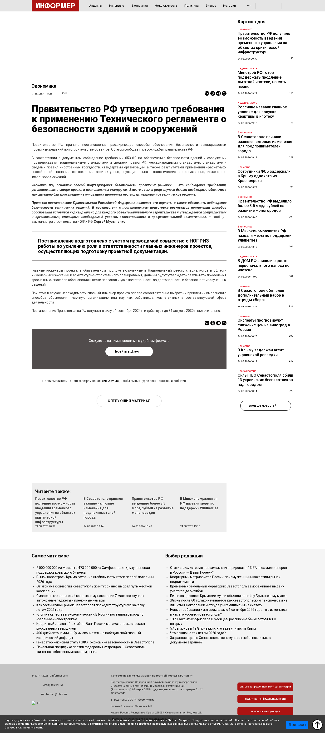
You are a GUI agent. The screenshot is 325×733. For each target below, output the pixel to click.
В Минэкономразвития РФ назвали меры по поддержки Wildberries (199, 503)
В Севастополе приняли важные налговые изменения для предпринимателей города (103, 508)
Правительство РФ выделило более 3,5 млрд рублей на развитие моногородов (265, 206)
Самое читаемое (50, 556)
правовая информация (265, 711)
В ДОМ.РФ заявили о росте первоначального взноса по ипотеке (264, 265)
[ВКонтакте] (207, 93)
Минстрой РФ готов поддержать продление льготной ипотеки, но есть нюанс (262, 79)
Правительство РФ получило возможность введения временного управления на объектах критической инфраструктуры (264, 42)
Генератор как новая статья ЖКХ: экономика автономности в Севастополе (95, 642)
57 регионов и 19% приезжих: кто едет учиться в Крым (213, 628)
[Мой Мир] (224, 93)
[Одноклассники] (212, 93)
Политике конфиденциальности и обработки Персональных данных (136, 723)
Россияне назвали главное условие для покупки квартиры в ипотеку (262, 112)
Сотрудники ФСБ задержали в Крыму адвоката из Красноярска (264, 176)
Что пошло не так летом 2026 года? (198, 633)
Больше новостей (262, 405)
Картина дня (252, 22)
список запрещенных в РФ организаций (265, 686)
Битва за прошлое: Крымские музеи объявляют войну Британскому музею (228, 596)
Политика (191, 5)
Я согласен (297, 725)
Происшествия (247, 371)
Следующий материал (129, 401)
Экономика (139, 5)
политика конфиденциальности (265, 698)
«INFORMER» (110, 381)
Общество (244, 167)
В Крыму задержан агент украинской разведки (261, 352)
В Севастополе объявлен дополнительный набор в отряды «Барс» (261, 295)
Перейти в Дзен (126, 351)
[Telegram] (218, 93)
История (229, 5)
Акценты (95, 5)
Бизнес (211, 5)
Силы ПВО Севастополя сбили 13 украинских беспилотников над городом (265, 380)
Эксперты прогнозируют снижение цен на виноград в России (264, 325)
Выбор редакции (184, 556)
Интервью (116, 5)
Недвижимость (166, 5)
